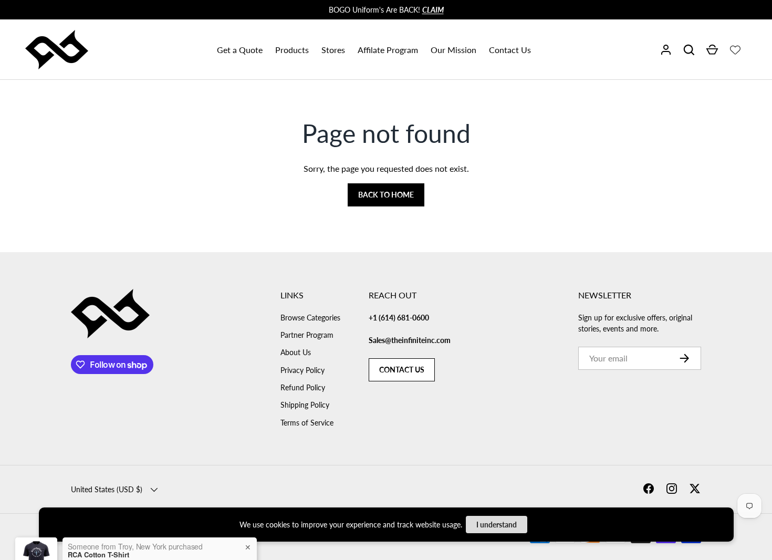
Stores (333, 50)
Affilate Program (388, 50)
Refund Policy (302, 387)
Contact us (401, 369)
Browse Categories (310, 317)
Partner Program (306, 334)
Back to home (386, 194)
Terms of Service (306, 422)
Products (292, 50)
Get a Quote (240, 50)
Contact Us (510, 50)
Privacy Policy (302, 370)
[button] (689, 49)
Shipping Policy (304, 404)
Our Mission (453, 50)
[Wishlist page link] (735, 50)
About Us (295, 352)
